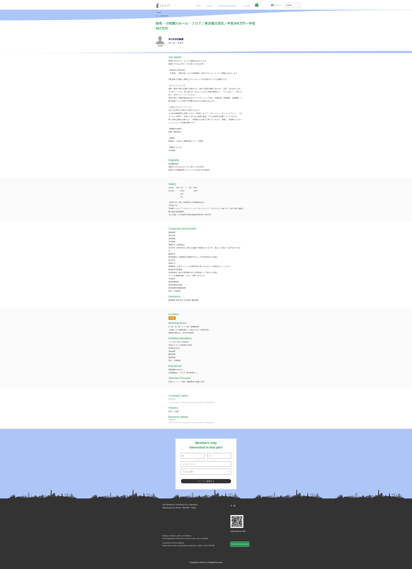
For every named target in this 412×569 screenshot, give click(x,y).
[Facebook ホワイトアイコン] (231, 506)
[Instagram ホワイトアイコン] (234, 506)
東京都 (172, 318)
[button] (257, 4)
